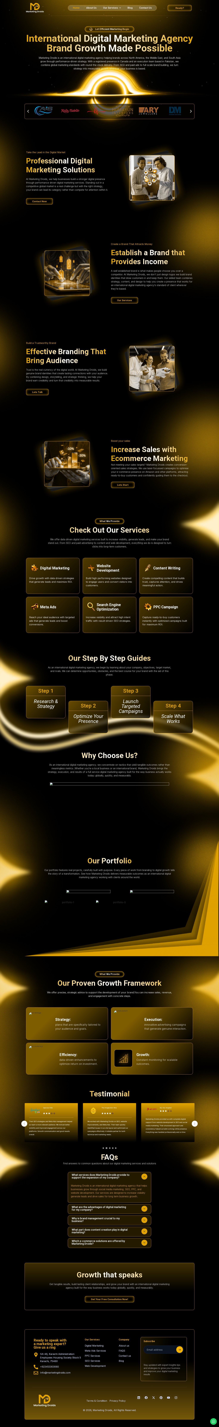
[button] (112, 8)
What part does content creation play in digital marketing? (100, 1231)
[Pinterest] (161, 1398)
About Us (91, 8)
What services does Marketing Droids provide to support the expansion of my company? (100, 1176)
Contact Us (145, 8)
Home (76, 8)
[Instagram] (176, 1398)
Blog (130, 8)
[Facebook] (146, 1398)
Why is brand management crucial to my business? (96, 1220)
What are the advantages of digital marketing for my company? (99, 1208)
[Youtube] (168, 1398)
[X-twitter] (154, 1398)
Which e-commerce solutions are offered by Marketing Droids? (98, 1242)
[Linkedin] (139, 1398)
